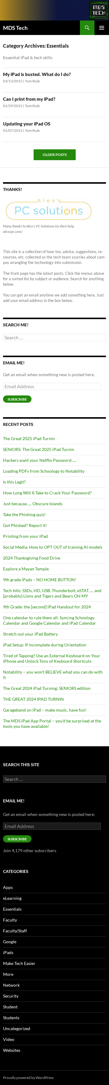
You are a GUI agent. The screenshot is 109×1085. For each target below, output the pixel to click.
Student (10, 1006)
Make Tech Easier (19, 963)
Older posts (55, 155)
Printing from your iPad (25, 536)
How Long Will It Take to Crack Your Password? (47, 492)
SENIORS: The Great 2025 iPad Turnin (38, 449)
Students (11, 1017)
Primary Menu (101, 28)
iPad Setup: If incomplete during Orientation (44, 644)
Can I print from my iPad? (29, 99)
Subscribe (17, 399)
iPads (8, 952)
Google (9, 941)
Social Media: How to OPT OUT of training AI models (52, 547)
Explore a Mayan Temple (26, 568)
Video (8, 1039)
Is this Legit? (14, 481)
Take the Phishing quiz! (24, 514)
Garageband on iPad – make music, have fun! (45, 709)
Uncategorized (16, 1028)
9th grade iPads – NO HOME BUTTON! (39, 579)
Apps (8, 887)
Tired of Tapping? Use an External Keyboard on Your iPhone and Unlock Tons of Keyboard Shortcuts (51, 658)
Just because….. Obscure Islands (32, 503)
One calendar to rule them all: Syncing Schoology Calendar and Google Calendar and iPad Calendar (49, 620)
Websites (11, 1050)
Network (11, 985)
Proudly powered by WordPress (28, 1077)
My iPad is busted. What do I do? (37, 74)
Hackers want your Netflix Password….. (39, 460)
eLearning (12, 898)
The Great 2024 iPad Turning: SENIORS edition (47, 688)
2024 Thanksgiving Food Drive (31, 557)
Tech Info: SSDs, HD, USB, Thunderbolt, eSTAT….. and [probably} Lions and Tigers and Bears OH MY (52, 593)
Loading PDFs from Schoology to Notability (43, 471)
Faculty (10, 919)
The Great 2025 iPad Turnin (29, 438)
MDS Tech (15, 27)
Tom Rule (32, 81)
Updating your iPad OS (26, 123)
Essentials (12, 909)
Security (10, 995)
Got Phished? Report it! (25, 525)
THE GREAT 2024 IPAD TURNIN (33, 699)
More (8, 974)
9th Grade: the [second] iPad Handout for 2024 (47, 606)
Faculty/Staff (15, 930)
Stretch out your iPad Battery (30, 633)
